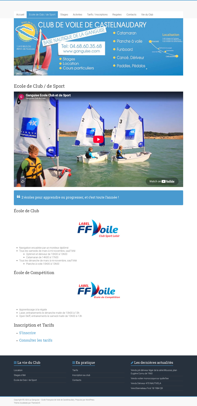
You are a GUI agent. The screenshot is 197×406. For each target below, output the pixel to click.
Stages (64, 14)
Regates (117, 14)
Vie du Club (147, 14)
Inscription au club (81, 375)
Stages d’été (20, 375)
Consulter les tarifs (35, 340)
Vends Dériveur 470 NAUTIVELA (146, 383)
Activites (77, 14)
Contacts (131, 14)
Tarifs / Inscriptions (97, 14)
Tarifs (75, 370)
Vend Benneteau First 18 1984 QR (147, 388)
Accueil (20, 14)
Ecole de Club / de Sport (42, 14)
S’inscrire (27, 332)
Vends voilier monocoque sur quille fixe (150, 378)
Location (18, 370)
